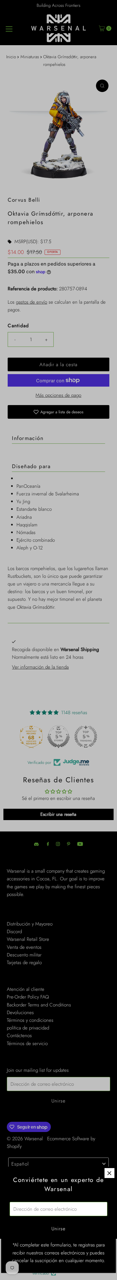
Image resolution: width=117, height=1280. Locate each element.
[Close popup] (109, 1173)
